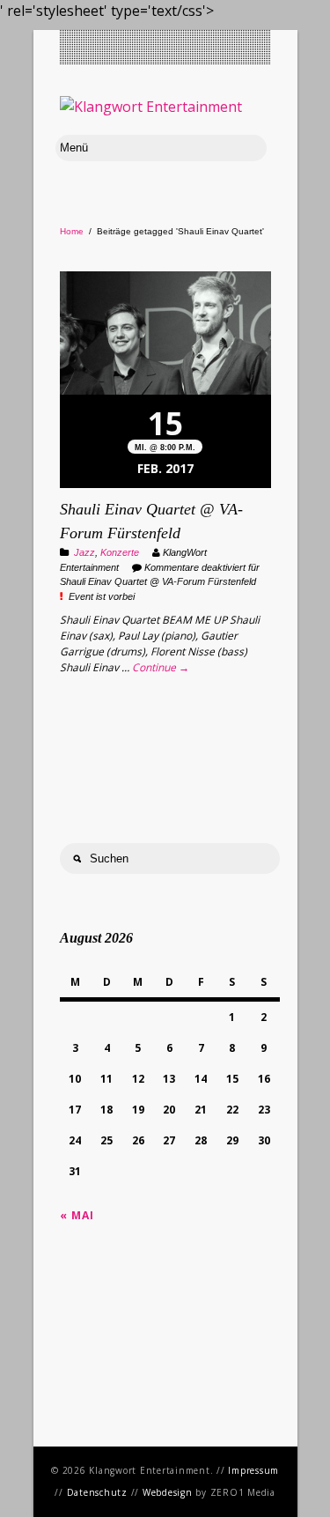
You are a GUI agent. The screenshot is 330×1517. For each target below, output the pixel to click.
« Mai (77, 1215)
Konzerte (119, 552)
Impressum (253, 1470)
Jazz (84, 552)
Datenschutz (97, 1492)
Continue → (160, 667)
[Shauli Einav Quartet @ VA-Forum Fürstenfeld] (165, 335)
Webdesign (168, 1492)
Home (72, 231)
